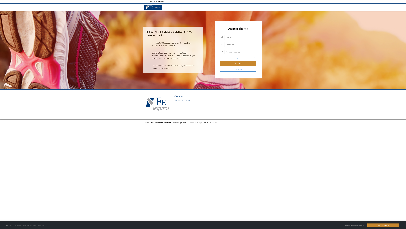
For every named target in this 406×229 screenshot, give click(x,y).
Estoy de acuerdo (383, 225)
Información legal (196, 123)
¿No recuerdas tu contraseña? (246, 58)
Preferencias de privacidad (355, 225)
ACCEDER (238, 64)
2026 (146, 123)
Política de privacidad (180, 123)
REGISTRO (238, 69)
